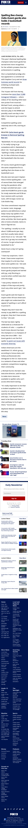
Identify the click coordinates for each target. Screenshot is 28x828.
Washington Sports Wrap (16, 734)
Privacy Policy (15, 506)
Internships (4, 623)
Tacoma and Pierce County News (16, 616)
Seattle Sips (4, 701)
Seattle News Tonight (16, 608)
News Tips (4, 604)
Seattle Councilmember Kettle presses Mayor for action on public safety (8, 536)
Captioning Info (5, 632)
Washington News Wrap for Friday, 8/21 (8, 568)
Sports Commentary (16, 737)
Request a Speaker (3, 626)
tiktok (14, 809)
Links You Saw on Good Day (17, 679)
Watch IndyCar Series (5, 784)
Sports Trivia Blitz (17, 740)
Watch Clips (4, 692)
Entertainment (4, 661)
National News (5, 656)
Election (3, 659)
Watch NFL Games (4, 771)
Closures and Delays (4, 726)
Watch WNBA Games (4, 797)
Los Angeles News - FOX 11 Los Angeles (16, 641)
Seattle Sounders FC (17, 720)
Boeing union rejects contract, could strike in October (8, 561)
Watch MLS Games (4, 800)
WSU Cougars (16, 731)
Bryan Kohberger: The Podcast (17, 761)
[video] (23, 562)
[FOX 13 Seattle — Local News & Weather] (5, 2)
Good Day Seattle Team (17, 656)
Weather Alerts (5, 724)
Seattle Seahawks (17, 715)
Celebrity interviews (3, 707)
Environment (4, 674)
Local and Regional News (16, 604)
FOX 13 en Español (3, 678)
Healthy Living (4, 672)
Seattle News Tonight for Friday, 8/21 (9, 575)
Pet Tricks (15, 662)
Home (3, 602)
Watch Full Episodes (15, 696)
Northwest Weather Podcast (17, 758)
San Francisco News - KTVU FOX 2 (16, 636)
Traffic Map (4, 719)
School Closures (17, 674)
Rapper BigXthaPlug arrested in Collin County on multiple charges (9, 542)
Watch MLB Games (4, 777)
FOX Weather (4, 739)
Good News (4, 676)
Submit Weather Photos (17, 672)
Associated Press (13, 26)
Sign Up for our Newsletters (5, 608)
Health (3, 670)
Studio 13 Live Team (4, 695)
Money (3, 749)
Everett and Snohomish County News (16, 620)
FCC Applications (5, 637)
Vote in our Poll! (7, 513)
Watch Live (20, 2)
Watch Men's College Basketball (4, 788)
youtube (5, 809)
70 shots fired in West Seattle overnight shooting (8, 549)
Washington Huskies (16, 728)
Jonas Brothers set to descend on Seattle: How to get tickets (18, 459)
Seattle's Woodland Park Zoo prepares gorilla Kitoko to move (18, 452)
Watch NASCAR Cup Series (5, 781)
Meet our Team (5, 611)
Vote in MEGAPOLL (16, 659)
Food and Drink (5, 663)
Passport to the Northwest (5, 703)
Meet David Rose (17, 699)
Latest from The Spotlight (17, 693)
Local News (4, 652)
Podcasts (16, 749)
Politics (3, 657)
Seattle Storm (16, 722)
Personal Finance (5, 751)
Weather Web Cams (4, 716)
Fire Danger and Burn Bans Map (5, 733)
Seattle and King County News (17, 611)
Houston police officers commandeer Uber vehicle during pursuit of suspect (7, 522)
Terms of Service (15, 507)
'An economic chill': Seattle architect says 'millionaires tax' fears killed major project (8, 529)
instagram (8, 809)
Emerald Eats (4, 699)
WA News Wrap (5, 654)
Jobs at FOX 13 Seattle (5, 620)
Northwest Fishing (15, 744)
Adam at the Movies (16, 664)
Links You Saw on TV (5, 613)
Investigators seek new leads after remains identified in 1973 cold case (18, 466)
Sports (15, 713)
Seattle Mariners (17, 717)
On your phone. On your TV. (10, 424)
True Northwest (17, 669)
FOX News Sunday (4, 681)
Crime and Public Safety (17, 701)
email (23, 809)
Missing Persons (17, 704)
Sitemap (3, 684)
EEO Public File (5, 635)
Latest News (5, 518)
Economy (3, 757)
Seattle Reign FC (17, 726)
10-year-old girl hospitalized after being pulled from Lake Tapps (18, 473)
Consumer (3, 668)
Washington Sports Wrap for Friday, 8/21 (8, 582)
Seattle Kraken (16, 724)
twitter (20, 809)
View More (22, 518)
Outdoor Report (17, 676)
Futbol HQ (15, 741)
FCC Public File (5, 633)
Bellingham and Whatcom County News (17, 630)
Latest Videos (6, 558)
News (19, 26)
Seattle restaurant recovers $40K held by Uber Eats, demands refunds (18, 445)
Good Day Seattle (16, 651)
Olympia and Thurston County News (17, 625)
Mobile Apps (4, 606)
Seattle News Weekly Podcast (17, 752)
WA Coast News (17, 633)
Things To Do (16, 667)
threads (17, 809)
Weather (4, 713)
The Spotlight (16, 689)
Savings (3, 758)
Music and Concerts (3, 665)
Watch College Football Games (5, 774)
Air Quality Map (5, 729)
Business (3, 755)
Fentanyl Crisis (16, 706)
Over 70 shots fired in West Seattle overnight (9, 589)
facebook (11, 809)
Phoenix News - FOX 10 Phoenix (17, 645)
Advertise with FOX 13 (4, 629)
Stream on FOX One (5, 767)
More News (5, 650)
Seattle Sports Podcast (16, 755)
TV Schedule (4, 616)
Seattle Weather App (5, 721)
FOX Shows (4, 618)
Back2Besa (15, 681)
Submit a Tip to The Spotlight (16, 708)
